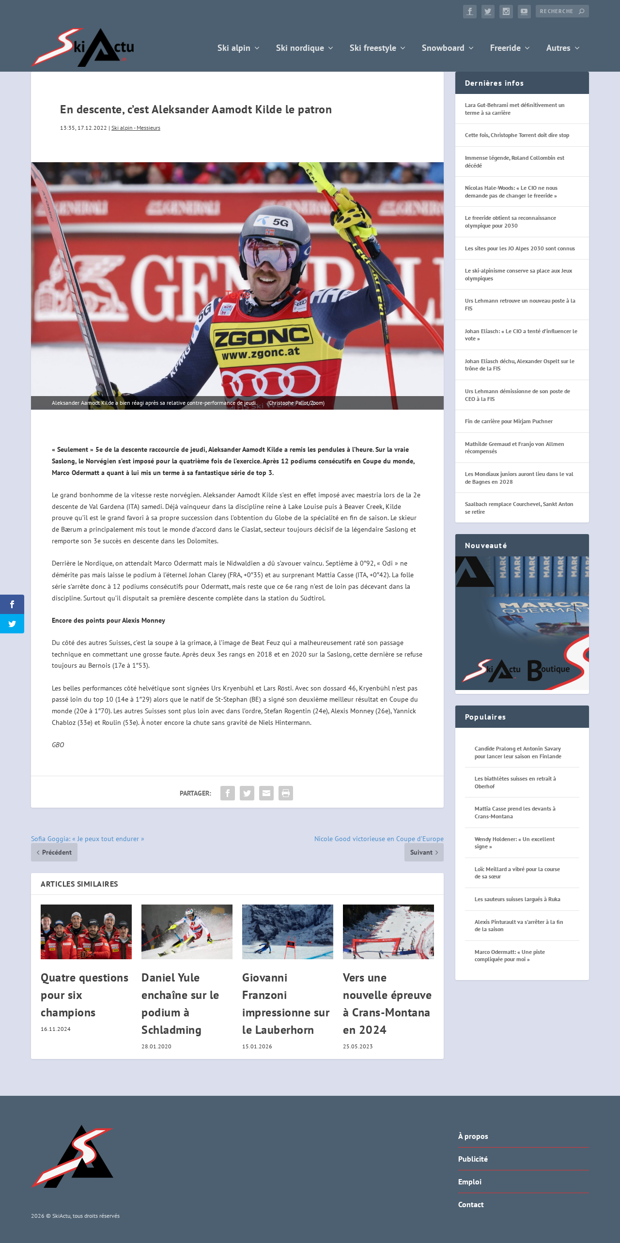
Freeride (505, 48)
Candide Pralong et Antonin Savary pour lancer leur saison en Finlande (518, 752)
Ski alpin (233, 48)
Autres (558, 48)
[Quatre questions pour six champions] (86, 932)
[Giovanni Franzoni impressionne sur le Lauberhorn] (287, 932)
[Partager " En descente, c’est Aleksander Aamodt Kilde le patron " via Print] (285, 793)
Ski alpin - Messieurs (135, 127)
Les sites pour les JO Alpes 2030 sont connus (520, 248)
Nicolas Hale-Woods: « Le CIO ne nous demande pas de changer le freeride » (511, 191)
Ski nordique (300, 48)
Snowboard (443, 48)
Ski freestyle (373, 48)
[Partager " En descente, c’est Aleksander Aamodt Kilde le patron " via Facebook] (227, 793)
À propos (473, 1136)
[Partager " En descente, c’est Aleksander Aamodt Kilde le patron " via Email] (266, 793)
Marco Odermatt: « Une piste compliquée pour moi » (510, 955)
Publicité (473, 1159)
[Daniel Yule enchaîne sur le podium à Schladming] (186, 932)
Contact (471, 1204)
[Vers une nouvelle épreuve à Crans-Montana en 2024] (388, 932)
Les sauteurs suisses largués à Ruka (517, 899)
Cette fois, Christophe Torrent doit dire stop (517, 134)
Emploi (469, 1181)
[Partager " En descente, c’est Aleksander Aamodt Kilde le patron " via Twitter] (247, 793)
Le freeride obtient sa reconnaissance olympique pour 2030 (510, 221)
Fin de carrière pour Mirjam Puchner (509, 421)
